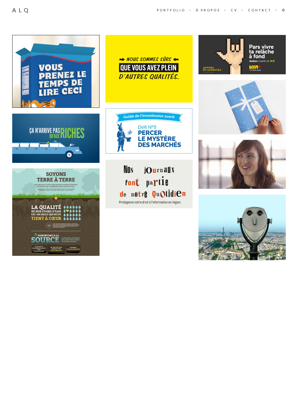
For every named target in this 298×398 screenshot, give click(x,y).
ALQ (21, 10)
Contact (260, 10)
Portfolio (171, 10)
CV (234, 10)
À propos (208, 10)
